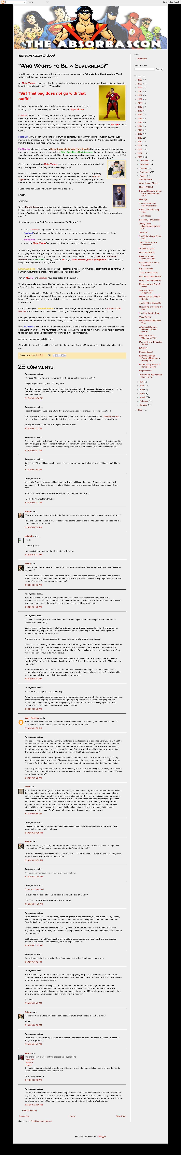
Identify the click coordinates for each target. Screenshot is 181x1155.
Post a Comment (29, 1110)
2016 (140, 118)
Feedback (29, 1059)
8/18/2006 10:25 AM (34, 833)
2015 (140, 122)
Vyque (28, 1053)
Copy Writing (145, 317)
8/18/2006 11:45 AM (34, 877)
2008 (140, 149)
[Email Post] (49, 355)
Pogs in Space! (146, 352)
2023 (140, 91)
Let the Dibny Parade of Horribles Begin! (149, 365)
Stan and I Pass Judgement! (146, 291)
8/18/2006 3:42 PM (33, 962)
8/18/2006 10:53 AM (34, 860)
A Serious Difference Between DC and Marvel (148, 329)
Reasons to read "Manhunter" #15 (148, 336)
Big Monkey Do (146, 269)
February (144, 401)
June (142, 385)
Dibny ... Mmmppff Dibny (150, 280)
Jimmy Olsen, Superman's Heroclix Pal (149, 226)
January (144, 405)
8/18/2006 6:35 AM (33, 585)
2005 (140, 410)
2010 (140, 142)
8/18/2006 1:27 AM (33, 428)
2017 (140, 114)
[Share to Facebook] (62, 355)
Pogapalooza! (145, 370)
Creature (29, 1062)
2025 (140, 84)
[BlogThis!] (56, 355)
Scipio (28, 511)
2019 (140, 107)
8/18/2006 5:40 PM (33, 1003)
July (142, 382)
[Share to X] (59, 355)
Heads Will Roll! (146, 187)
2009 (140, 145)
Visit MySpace (145, 179)
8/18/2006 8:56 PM (33, 1025)
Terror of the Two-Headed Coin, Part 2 (150, 375)
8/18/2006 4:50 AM (33, 469)
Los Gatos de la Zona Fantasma (149, 263)
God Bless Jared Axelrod (150, 276)
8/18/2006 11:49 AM (34, 904)
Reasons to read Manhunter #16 (147, 257)
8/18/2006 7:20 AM (33, 607)
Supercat (143, 232)
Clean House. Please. (149, 183)
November (145, 164)
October (144, 168)
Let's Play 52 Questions (149, 220)
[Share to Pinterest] (64, 355)
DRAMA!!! (143, 348)
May (142, 389)
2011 (140, 138)
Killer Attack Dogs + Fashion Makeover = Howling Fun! (149, 358)
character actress (111, 416)
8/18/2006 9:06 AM (33, 728)
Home (72, 1116)
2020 (140, 103)
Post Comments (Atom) (41, 1121)
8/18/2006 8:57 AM (33, 679)
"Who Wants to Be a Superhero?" (148, 243)
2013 (140, 130)
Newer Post (24, 1116)
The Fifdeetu (145, 216)
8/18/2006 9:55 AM (33, 778)
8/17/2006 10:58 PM (34, 398)
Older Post (120, 1116)
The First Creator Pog (149, 313)
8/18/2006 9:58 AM (33, 813)
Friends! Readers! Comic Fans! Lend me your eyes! (150, 193)
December (145, 160)
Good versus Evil (146, 252)
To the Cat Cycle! (147, 248)
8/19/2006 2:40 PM (33, 1044)
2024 (140, 87)
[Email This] (54, 355)
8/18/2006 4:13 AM (33, 450)
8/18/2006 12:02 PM (34, 945)
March (143, 397)
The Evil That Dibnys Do (150, 303)
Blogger (102, 1136)
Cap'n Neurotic (32, 718)
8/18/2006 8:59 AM (33, 709)
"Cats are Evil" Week (148, 272)
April (142, 393)
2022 (140, 95)
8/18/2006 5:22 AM (33, 502)
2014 (140, 126)
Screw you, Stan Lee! (34, 889)
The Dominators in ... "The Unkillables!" (148, 204)
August (143, 176)
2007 (140, 153)
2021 (140, 99)
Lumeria (28, 1065)
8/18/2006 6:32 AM (33, 527)
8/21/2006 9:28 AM (33, 1080)
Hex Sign (143, 199)
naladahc (29, 536)
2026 (140, 80)
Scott (27, 787)
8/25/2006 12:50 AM (34, 1105)
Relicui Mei (142, 58)
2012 (140, 134)
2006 (140, 157)
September (145, 172)
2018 (140, 111)
